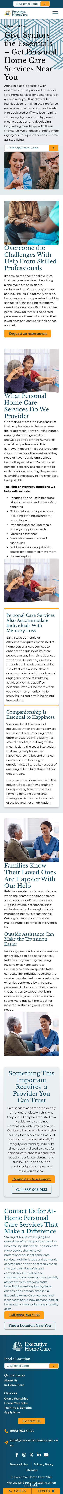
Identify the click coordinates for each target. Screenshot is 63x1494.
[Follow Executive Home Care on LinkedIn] (38, 1454)
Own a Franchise (16, 1398)
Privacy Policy (43, 1464)
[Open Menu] (55, 13)
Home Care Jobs (15, 1403)
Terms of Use (19, 1464)
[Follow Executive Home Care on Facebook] (16, 1454)
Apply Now (12, 1412)
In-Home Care (14, 1385)
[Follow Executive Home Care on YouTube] (46, 1454)
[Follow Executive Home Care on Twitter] (31, 1454)
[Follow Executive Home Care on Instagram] (24, 1454)
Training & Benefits (18, 1407)
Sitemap (32, 1470)
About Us (11, 1380)
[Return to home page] (31, 1346)
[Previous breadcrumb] (5, 26)
